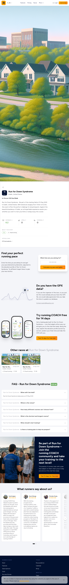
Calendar (38, 566)
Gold (3, 571)
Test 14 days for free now (46, 338)
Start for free (63, 3)
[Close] (63, 579)
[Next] (65, 518)
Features (22, 3)
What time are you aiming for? (50, 258)
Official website (6, 241)
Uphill (23, 220)
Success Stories (6, 574)
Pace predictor (40, 563)
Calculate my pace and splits (52, 267)
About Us (39, 572)
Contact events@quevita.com (45, 303)
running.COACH (7, 560)
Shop (37, 568)
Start (3, 563)
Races (35, 3)
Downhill (40, 220)
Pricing (29, 3)
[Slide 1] (34, 543)
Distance (8, 220)
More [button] (40, 3)
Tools (38, 560)
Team (37, 575)
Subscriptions (6, 568)
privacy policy (24, 581)
